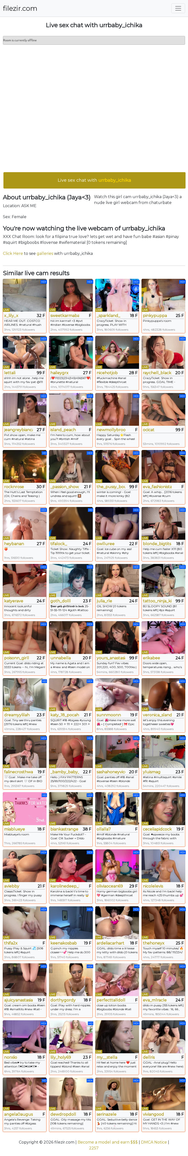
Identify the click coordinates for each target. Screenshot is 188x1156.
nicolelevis (153, 886)
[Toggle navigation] (178, 8)
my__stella (107, 1057)
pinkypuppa (155, 315)
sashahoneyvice (111, 772)
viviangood (153, 1114)
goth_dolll (60, 601)
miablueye (14, 829)
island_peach (63, 429)
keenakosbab (63, 943)
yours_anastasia (111, 658)
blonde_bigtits (157, 543)
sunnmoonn (109, 715)
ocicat (148, 429)
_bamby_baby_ (64, 772)
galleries (45, 253)
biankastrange (64, 829)
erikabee (151, 658)
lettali (9, 372)
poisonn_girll (16, 658)
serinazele (107, 1114)
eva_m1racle (155, 1000)
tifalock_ (58, 543)
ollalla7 (104, 829)
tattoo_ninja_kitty (157, 601)
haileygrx (59, 372)
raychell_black (157, 372)
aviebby (11, 886)
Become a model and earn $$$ (108, 1142)
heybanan (14, 543)
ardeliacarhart (110, 943)
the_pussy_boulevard (111, 486)
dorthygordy (63, 1000)
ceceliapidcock (157, 829)
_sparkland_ (108, 315)
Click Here (13, 253)
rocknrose (14, 486)
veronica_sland (157, 715)
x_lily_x (11, 315)
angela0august (18, 1114)
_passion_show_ (64, 486)
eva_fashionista (157, 486)
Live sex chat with (94, 180)
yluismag (152, 772)
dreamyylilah (17, 715)
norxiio (10, 1057)
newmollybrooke (111, 429)
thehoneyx (153, 943)
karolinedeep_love (64, 886)
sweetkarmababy (64, 315)
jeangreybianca (18, 429)
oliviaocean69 (110, 886)
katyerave (13, 601)
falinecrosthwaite (18, 772)
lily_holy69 (60, 1057)
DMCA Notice (154, 1142)
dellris (149, 1057)
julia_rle (104, 601)
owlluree (106, 543)
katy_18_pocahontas (64, 715)
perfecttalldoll (111, 1000)
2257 (94, 1148)
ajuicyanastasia (18, 1000)
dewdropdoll (63, 1114)
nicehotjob (107, 372)
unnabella (60, 658)
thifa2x (11, 943)
